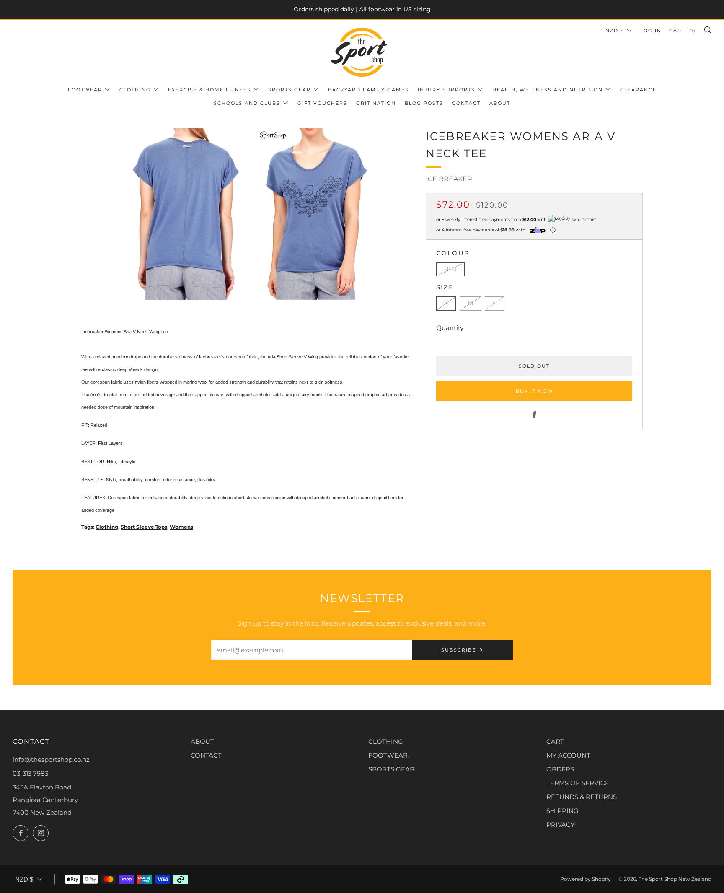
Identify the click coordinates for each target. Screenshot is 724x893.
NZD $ (614, 31)
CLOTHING (385, 741)
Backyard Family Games (368, 90)
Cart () (682, 31)
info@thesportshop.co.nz (51, 759)
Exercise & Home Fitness (209, 90)
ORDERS (560, 769)
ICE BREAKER (449, 179)
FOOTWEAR (388, 755)
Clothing (135, 90)
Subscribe (458, 650)
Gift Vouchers (322, 103)
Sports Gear (289, 90)
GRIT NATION (376, 103)
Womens (181, 527)
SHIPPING (562, 811)
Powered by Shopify (585, 879)
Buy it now (534, 391)
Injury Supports (446, 90)
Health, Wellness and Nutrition (547, 90)
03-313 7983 (30, 773)
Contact (466, 103)
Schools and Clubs (247, 103)
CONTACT (206, 755)
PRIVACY (560, 824)
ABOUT (202, 741)
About (499, 103)
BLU (450, 269)
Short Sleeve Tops (144, 527)
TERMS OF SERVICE (577, 783)
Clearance (638, 90)
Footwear (85, 90)
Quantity (449, 328)
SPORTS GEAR (391, 769)
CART (555, 741)
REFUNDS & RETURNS (581, 797)
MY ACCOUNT (568, 755)
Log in (651, 31)
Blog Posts (424, 103)
